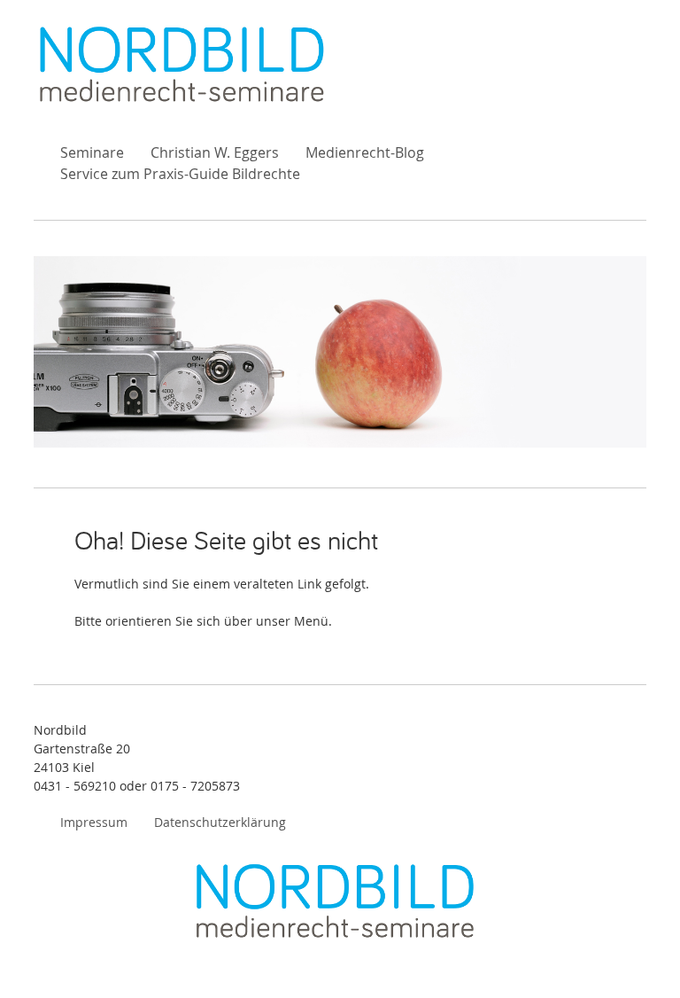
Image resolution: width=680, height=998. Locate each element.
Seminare (92, 152)
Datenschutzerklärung (220, 822)
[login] (644, 962)
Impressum (94, 822)
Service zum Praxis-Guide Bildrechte (180, 173)
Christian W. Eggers (215, 152)
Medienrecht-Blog (364, 152)
